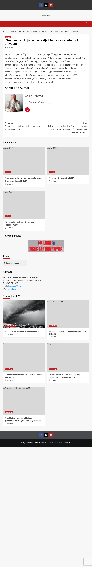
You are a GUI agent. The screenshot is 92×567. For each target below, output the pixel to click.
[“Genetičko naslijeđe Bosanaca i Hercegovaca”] (24, 205)
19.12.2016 (10, 184)
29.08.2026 (10, 334)
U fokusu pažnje (10, 325)
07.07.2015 (10, 47)
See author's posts (37, 102)
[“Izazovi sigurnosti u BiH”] (68, 161)
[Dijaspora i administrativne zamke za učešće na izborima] (24, 357)
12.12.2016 (54, 181)
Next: (67, 128)
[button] (5, 24)
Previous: (23, 126)
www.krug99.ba (14, 289)
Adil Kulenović (34, 95)
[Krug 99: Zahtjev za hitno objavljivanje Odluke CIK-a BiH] (68, 314)
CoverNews (53, 443)
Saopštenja (53, 325)
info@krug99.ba (14, 286)
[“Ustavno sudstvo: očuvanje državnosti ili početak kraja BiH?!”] (24, 161)
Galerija (7, 37)
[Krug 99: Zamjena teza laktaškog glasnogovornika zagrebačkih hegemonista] (24, 401)
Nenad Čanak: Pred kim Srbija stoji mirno (22, 331)
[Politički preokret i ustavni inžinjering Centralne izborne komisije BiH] (68, 357)
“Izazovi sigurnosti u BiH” (61, 178)
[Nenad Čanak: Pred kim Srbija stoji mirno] (24, 314)
